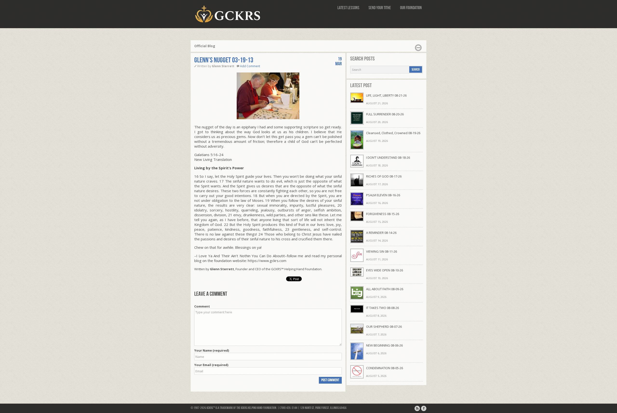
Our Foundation (411, 7)
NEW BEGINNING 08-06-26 (384, 345)
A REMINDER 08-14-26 (381, 232)
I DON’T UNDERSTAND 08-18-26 (388, 157)
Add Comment (250, 66)
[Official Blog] (417, 408)
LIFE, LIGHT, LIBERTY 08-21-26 (386, 95)
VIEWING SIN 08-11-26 (381, 251)
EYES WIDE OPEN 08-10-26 (384, 270)
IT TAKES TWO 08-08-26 (382, 308)
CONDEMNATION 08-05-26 (384, 368)
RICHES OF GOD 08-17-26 (384, 176)
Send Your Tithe (380, 7)
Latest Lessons (348, 7)
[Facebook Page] (423, 408)
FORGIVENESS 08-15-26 (382, 214)
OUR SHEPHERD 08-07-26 (384, 326)
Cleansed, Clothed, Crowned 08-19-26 (393, 133)
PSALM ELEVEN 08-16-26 (383, 195)
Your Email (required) (211, 365)
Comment (202, 306)
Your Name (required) (211, 350)
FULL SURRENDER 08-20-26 (385, 114)
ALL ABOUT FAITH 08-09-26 (384, 289)
